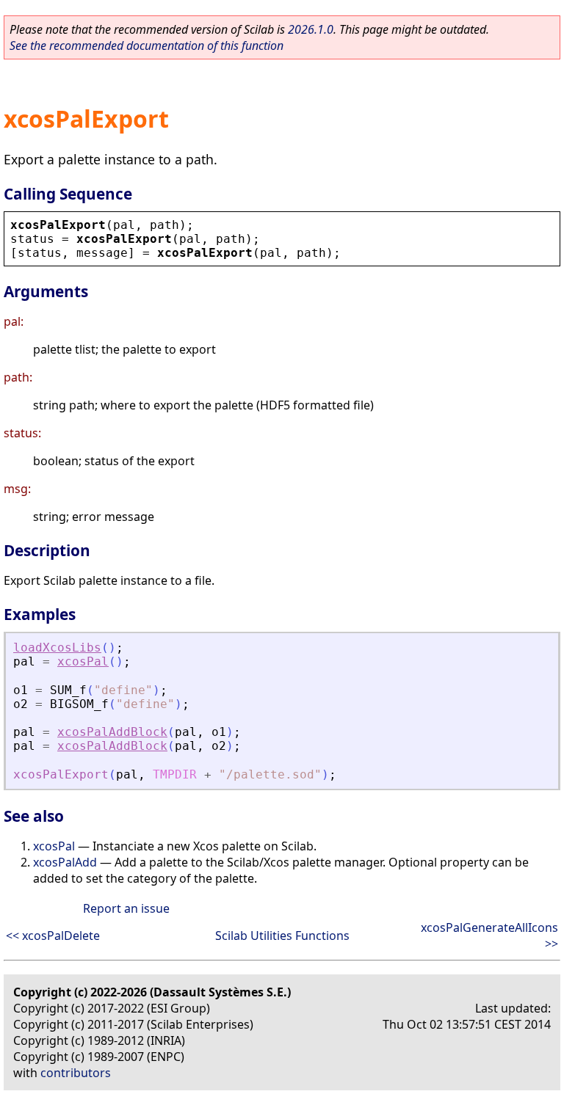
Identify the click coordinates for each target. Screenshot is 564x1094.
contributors (75, 1073)
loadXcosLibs (57, 647)
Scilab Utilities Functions (282, 935)
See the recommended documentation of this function (146, 45)
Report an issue (126, 908)
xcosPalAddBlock (112, 732)
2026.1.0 (310, 29)
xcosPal (83, 661)
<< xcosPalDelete (53, 935)
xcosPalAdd (65, 862)
